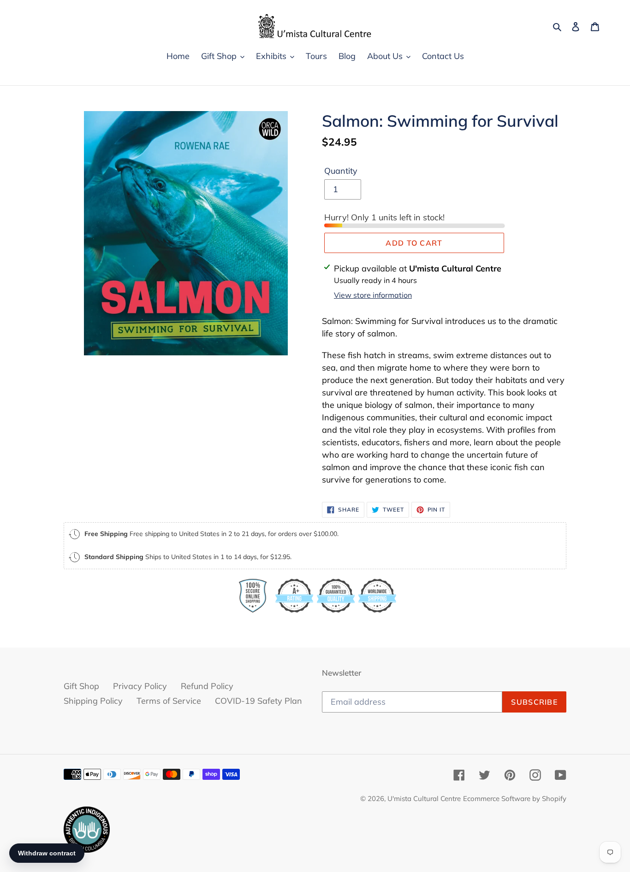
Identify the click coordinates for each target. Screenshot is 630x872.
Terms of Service (169, 700)
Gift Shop (81, 686)
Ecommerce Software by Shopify (514, 798)
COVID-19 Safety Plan (258, 700)
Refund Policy (207, 686)
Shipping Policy (93, 700)
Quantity (340, 170)
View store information (373, 295)
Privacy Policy (140, 686)
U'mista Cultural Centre (424, 798)
